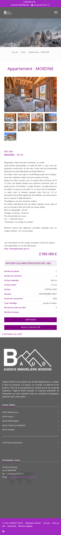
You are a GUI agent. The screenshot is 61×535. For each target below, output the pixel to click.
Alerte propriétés (20, 5)
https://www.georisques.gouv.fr (16, 248)
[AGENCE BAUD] (7, 11)
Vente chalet (8, 416)
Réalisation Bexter (33, 523)
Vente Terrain (8, 429)
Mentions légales (25, 526)
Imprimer (30, 319)
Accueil (47, 523)
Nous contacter (30, 327)
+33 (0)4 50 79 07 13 (41, 5)
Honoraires (11, 526)
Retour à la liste (13, 334)
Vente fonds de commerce (13, 425)
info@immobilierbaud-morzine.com (23, 477)
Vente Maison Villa (10, 412)
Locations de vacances (12, 442)
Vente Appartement (10, 421)
